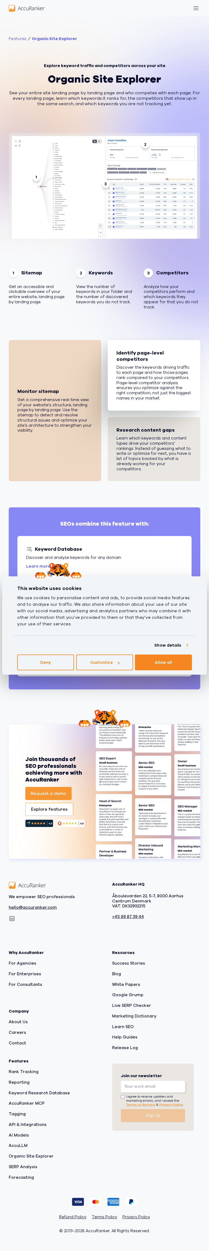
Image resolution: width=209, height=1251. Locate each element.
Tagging (17, 1114)
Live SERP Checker (131, 1005)
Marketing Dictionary (134, 1016)
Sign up (153, 1115)
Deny (45, 662)
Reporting (19, 1082)
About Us (18, 1022)
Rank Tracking (24, 1071)
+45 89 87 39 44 (128, 916)
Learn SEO (123, 1026)
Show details (167, 645)
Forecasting (21, 1177)
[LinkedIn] (12, 918)
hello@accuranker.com (33, 907)
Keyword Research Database (39, 1092)
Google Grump (127, 995)
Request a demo (48, 793)
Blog (116, 974)
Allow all (163, 662)
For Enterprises (25, 974)
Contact (17, 1043)
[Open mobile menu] (196, 8)
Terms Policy (104, 1217)
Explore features (49, 809)
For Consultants (25, 984)
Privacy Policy (171, 1104)
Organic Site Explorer (54, 38)
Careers (17, 1032)
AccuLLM (18, 1145)
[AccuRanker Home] (27, 8)
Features (17, 38)
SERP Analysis (23, 1167)
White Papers (126, 984)
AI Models (19, 1135)
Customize (101, 662)
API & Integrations (28, 1124)
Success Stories (128, 963)
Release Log (125, 1047)
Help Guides (124, 1037)
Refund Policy (72, 1217)
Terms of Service (140, 1104)
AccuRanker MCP (27, 1103)
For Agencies (22, 963)
